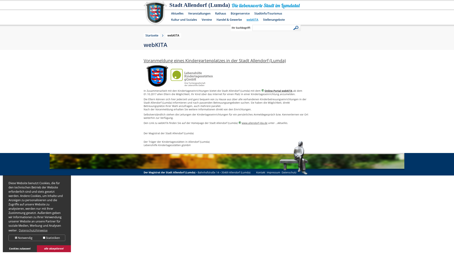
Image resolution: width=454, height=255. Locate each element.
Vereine (207, 20)
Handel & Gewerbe (229, 20)
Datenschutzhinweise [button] (33, 230)
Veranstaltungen (199, 13)
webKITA (252, 20)
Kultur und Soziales (184, 20)
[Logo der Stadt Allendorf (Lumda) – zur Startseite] (155, 14)
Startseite (151, 35)
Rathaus (220, 13)
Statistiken (52, 238)
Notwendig (24, 238)
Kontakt (260, 172)
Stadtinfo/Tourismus (268, 13)
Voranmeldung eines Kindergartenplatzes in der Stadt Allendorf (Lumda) (215, 60)
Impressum (273, 172)
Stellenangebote (274, 20)
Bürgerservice (240, 13)
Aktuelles (177, 13)
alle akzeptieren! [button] (54, 248)
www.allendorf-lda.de (254, 123)
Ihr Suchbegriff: (241, 27)
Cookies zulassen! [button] (20, 248)
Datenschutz (289, 172)
